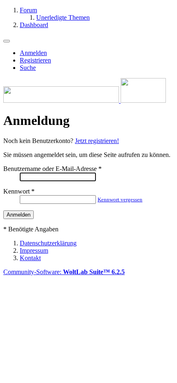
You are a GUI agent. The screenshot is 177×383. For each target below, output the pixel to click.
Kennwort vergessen (120, 199)
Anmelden (33, 52)
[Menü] (6, 41)
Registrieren (35, 60)
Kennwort (16, 191)
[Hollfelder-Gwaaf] (84, 100)
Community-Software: (64, 271)
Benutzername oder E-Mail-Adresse (50, 168)
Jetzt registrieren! (97, 140)
